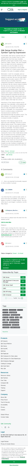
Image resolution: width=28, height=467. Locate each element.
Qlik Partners (4, 378)
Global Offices (5, 414)
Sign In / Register (22, 9)
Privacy (3, 407)
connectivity (6, 327)
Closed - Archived (9, 151)
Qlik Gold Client (5, 366)
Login (21, 1)
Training (3, 388)
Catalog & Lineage (6, 363)
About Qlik (4, 397)
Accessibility (4, 404)
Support (3, 390)
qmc (8, 320)
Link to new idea (6, 222)
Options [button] (25, 37)
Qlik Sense (9, 154)
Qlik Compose (7, 295)
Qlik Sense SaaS (8, 285)
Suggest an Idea (13, 19)
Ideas (3, 37)
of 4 (15, 298)
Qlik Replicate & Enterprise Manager (11, 281)
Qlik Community (6, 424)
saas (4, 320)
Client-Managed (14, 320)
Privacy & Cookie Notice (8, 444)
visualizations (18, 159)
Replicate (5, 322)
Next (19, 298)
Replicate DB (6, 315)
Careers (3, 409)
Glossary (3, 385)
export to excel (7, 325)
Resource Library (5, 375)
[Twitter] (2, 427)
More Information (14, 465)
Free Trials (4, 380)
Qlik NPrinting (7, 291)
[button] (26, 44)
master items (15, 325)
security (12, 317)
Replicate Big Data (14, 322)
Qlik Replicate (4, 353)
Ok (14, 461)
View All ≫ (5, 331)
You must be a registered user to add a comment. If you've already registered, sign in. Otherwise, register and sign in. (14, 262)
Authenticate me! (6, 235)
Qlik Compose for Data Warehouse (11, 358)
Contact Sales (5, 417)
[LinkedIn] (5, 427)
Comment (6, 268)
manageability (13, 312)
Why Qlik (3, 368)
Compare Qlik (4, 383)
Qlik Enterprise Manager (7, 361)
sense (16, 317)
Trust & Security (5, 402)
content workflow (15, 327)
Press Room (4, 399)
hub (21, 317)
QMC (4, 288)
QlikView (3, 351)
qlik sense (5, 317)
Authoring (20, 310)
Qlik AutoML (4, 348)
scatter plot (10, 159)
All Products (4, 341)
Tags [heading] (4, 306)
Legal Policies (4, 441)
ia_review (4, 159)
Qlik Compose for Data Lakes (9, 356)
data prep (5, 312)
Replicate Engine (15, 315)
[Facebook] (8, 427)
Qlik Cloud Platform (6, 343)
